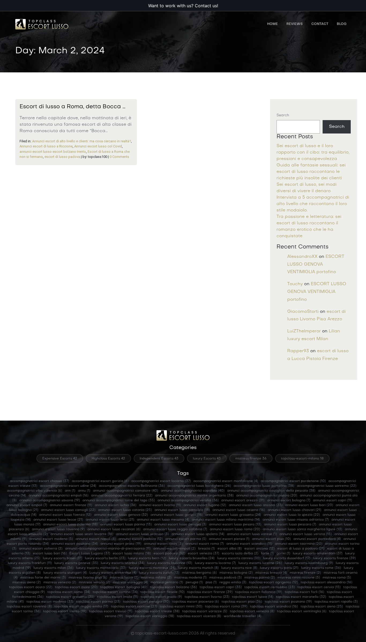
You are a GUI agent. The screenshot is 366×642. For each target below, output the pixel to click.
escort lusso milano (132, 553)
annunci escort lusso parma (126, 524)
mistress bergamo (199, 572)
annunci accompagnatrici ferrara (121, 495)
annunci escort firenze (71, 505)
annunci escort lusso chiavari (294, 510)
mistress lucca (124, 577)
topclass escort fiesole (162, 592)
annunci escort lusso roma (235, 529)
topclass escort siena (322, 606)
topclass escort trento (64, 611)
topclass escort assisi (76, 587)
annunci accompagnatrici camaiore (125, 490)
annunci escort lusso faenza (65, 515)
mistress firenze (305, 572)
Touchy (295, 284)
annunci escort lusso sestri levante (81, 534)
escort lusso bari (50, 553)
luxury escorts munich (198, 568)
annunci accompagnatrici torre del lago (119, 500)
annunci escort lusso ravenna (58, 529)
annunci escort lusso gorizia (177, 515)
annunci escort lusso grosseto (233, 515)
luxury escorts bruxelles (192, 558)
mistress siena (26, 582)
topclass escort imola (117, 597)
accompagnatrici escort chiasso (39, 481)
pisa (211, 582)
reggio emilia (232, 582)
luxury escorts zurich (159, 572)
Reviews (294, 24)
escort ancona (259, 548)
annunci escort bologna (288, 500)
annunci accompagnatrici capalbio (193, 490)
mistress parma (259, 577)
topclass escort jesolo (161, 597)
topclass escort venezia (252, 611)
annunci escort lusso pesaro (235, 524)
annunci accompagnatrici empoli (58, 495)
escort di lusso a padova (300, 548)
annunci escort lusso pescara (290, 524)
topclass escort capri (221, 587)
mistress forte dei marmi (43, 577)
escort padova (169, 553)
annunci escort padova (140, 539)
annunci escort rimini (163, 543)
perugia (194, 582)
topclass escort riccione (134, 606)
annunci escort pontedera (317, 539)
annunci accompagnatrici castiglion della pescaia (271, 490)
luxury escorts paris (279, 568)
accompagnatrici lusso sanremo (326, 486)
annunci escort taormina (298, 543)
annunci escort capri (332, 500)
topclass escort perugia (146, 601)
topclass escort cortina (115, 592)
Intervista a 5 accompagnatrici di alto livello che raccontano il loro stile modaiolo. (313, 204)
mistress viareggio (130, 582)
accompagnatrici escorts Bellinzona (132, 486)
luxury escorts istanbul (122, 563)
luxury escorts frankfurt (30, 563)
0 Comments (119, 157)
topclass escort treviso (110, 611)
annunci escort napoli (96, 539)
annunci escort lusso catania (125, 510)
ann (70, 490)
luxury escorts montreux (152, 568)
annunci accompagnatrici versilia (188, 500)
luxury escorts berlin (105, 558)
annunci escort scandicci (249, 543)
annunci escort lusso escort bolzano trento (53, 152)
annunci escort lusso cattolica (182, 510)
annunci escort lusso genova (121, 515)
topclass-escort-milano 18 (302, 458)
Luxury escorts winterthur (112, 572)
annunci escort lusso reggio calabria (175, 529)
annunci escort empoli (26, 505)
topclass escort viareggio (150, 616)
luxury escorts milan (53, 568)
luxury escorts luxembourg (309, 563)
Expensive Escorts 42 (59, 458)
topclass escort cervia (319, 587)
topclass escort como (68, 592)
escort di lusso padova (62, 157)
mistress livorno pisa (88, 577)
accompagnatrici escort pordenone (293, 481)
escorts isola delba (240, 553)
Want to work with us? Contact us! (183, 5)
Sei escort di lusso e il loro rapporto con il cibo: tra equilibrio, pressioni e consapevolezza (313, 152)
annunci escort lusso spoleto (197, 534)
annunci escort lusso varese (252, 534)
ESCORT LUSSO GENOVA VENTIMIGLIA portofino (315, 264)
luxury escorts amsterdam (317, 553)
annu (84, 490)
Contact (319, 24)
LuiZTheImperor (304, 331)
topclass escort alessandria (326, 582)
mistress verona (94, 582)
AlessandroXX (302, 257)
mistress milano (156, 577)
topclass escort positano (288, 601)
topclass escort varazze (204, 611)
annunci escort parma (185, 539)
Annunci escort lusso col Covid (98, 146)
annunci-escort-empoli (174, 548)
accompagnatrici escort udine (68, 486)
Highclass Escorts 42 (108, 458)
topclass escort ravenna (29, 606)
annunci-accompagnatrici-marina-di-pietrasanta (108, 548)
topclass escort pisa (242, 601)
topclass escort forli (304, 592)
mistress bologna (236, 572)
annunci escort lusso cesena (238, 510)
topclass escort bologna (123, 587)
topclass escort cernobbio (269, 587)
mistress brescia (271, 572)
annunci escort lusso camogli (68, 510)
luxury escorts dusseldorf (286, 558)
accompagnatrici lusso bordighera (199, 486)
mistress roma (337, 577)
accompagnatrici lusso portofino (264, 486)
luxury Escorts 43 (207, 458)
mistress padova (225, 577)
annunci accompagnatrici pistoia (266, 495)
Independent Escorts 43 (159, 458)
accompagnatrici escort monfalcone (225, 481)
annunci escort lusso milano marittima (226, 519)
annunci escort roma (204, 543)
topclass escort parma (98, 601)
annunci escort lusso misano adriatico (296, 519)
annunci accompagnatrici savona (49, 500)
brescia (206, 548)
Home (272, 24)
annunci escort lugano (205, 505)
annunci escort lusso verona (305, 534)
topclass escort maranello (301, 597)
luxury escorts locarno (215, 563)
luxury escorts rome (321, 568)
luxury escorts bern (147, 558)
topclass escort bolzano (173, 587)
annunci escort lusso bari (309, 505)
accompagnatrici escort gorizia (100, 481)
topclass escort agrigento (273, 582)
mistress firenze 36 (251, 458)
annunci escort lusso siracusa (142, 534)
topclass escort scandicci (274, 606)
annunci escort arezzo (242, 500)
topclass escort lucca (252, 597)
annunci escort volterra (40, 548)
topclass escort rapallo (336, 601)
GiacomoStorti (303, 312)
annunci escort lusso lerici (110, 519)
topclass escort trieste (157, 611)
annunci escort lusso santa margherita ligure (302, 529)
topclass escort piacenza (195, 601)
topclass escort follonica (258, 592)
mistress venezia (59, 582)
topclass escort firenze (210, 592)
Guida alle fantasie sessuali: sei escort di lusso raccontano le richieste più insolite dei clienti (311, 171)
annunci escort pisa (271, 539)
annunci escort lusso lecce (58, 519)
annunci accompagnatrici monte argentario (194, 495)
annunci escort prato (120, 543)
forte (267, 553)
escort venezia (203, 553)
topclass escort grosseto (70, 597)
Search (283, 115)
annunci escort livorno (160, 505)
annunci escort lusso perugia (180, 524)
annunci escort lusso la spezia (292, 515)
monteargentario (167, 582)
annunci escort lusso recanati (113, 529)
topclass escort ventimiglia (301, 611)
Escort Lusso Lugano (89, 553)
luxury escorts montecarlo (101, 568)
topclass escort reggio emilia (81, 606)
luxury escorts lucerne (260, 563)
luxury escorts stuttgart (65, 572)
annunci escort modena (51, 539)
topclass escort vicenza (199, 616)
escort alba (230, 548)
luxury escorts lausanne (169, 563)
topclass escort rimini (181, 606)
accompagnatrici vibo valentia (34, 490)
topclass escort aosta (30, 587)
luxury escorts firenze (334, 558)
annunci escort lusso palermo (70, 524)
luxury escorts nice (239, 568)
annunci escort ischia (115, 505)
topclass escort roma (226, 606)
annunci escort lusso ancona (255, 505)
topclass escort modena (50, 601)
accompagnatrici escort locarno (161, 481)
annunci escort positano (74, 543)
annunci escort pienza (229, 539)
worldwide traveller (242, 616)
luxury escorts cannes (238, 558)
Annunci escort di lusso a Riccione (46, 146)
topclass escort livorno (207, 597)
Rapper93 (298, 351)
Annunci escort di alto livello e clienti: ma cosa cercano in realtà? (81, 141)
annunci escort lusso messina (163, 519)
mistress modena (190, 577)
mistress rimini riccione (299, 577)
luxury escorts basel (62, 558)
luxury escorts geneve (76, 563)
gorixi (283, 553)
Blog (341, 24)
